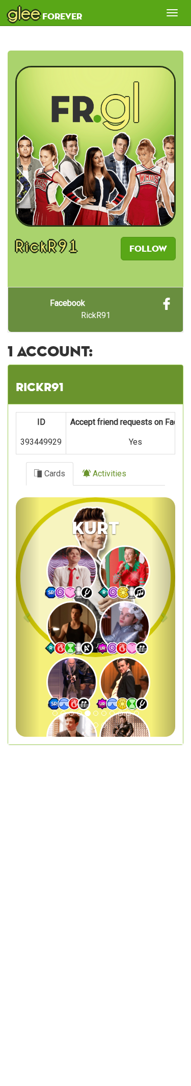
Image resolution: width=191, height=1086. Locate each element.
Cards (53, 473)
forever (45, 12)
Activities (108, 473)
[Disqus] (95, 929)
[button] (28, 617)
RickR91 (80, 309)
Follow (148, 248)
